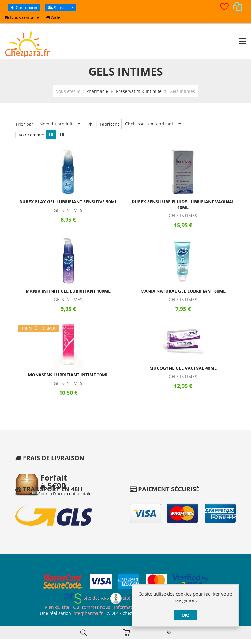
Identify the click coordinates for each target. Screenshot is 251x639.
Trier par (24, 124)
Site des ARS (95, 598)
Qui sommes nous (91, 607)
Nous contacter (25, 17)
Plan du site (57, 607)
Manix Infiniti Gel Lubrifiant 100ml (68, 291)
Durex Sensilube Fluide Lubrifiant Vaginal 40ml (183, 204)
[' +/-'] (90, 124)
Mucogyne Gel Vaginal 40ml (183, 368)
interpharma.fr (87, 613)
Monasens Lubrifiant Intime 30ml (68, 375)
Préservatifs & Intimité (139, 91)
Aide (55, 17)
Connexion (25, 7)
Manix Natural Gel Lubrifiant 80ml (183, 291)
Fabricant (109, 124)
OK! (185, 615)
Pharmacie (97, 91)
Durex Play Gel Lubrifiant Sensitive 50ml (68, 202)
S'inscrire (63, 7)
